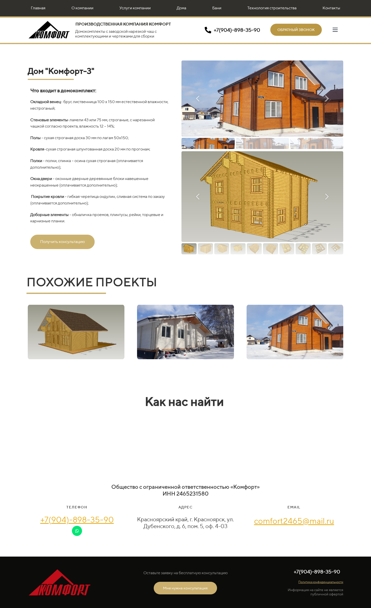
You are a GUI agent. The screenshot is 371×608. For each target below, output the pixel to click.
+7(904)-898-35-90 (77, 519)
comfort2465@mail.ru (294, 521)
